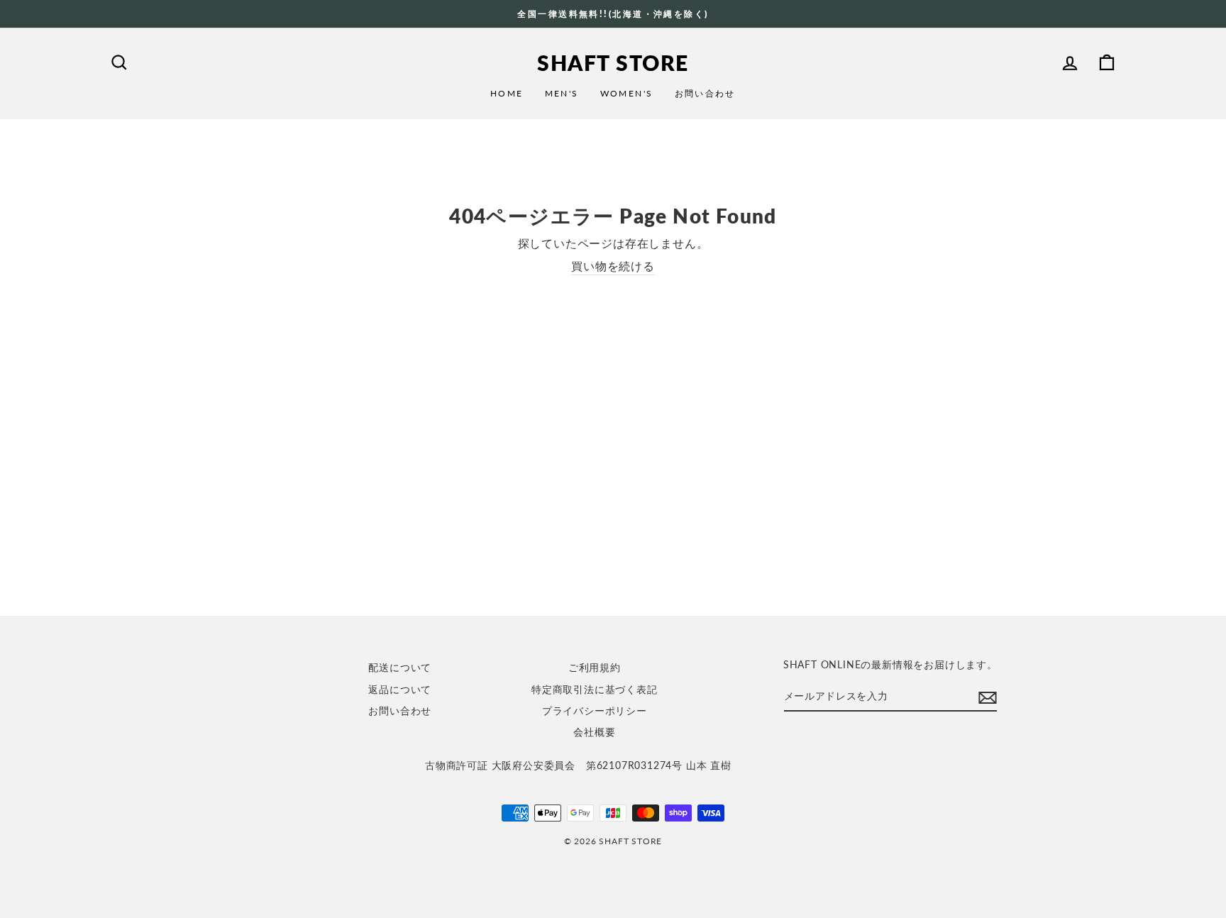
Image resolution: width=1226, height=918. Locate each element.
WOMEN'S (626, 93)
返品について (399, 689)
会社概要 (594, 732)
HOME (507, 93)
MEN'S (562, 93)
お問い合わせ (705, 93)
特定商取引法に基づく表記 (594, 689)
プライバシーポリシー (594, 711)
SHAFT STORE (613, 62)
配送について (399, 667)
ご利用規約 (594, 667)
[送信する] (987, 697)
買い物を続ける (613, 265)
